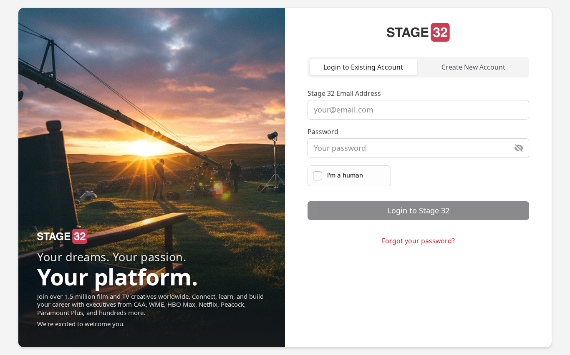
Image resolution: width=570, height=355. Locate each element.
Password (323, 131)
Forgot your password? (418, 240)
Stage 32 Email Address (344, 93)
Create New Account (473, 67)
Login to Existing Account (363, 67)
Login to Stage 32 (418, 210)
